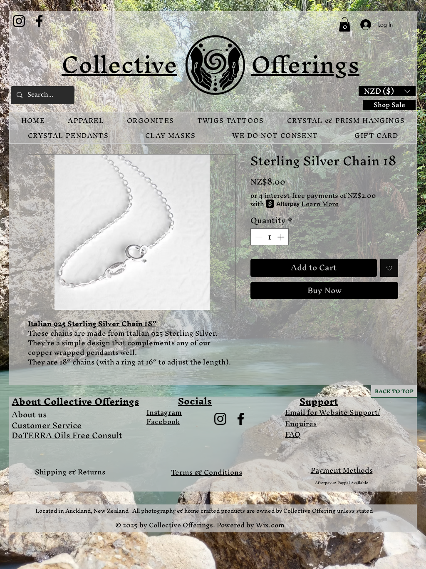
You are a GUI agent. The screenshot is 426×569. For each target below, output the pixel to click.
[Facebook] (39, 21)
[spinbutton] (269, 237)
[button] (345, 24)
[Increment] (281, 237)
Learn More (320, 204)
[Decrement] (258, 237)
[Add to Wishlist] (389, 268)
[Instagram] (19, 21)
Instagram (164, 412)
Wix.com (270, 524)
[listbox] (387, 91)
